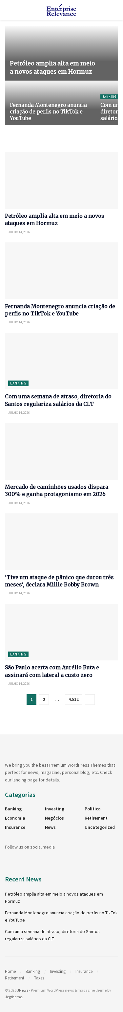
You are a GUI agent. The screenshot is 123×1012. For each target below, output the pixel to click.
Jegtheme (13, 996)
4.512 (74, 699)
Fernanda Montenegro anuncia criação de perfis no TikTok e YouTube (48, 111)
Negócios (54, 818)
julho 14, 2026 (19, 232)
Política (93, 809)
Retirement (96, 818)
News (50, 827)
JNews (22, 990)
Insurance (15, 827)
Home (10, 971)
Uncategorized (100, 827)
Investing (54, 809)
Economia (15, 818)
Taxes (39, 978)
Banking (109, 96)
